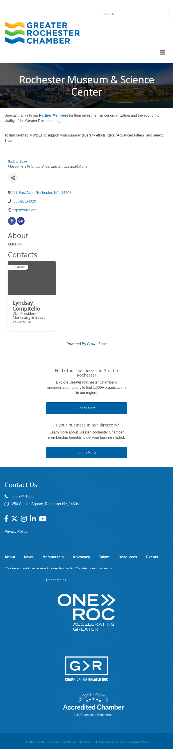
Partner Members (53, 115)
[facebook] (12, 221)
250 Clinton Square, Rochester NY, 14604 (45, 504)
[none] (21, 221)
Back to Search (19, 161)
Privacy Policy (16, 531)
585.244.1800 (22, 496)
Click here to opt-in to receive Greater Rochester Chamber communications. (59, 568)
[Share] (13, 178)
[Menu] (162, 53)
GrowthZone (97, 344)
